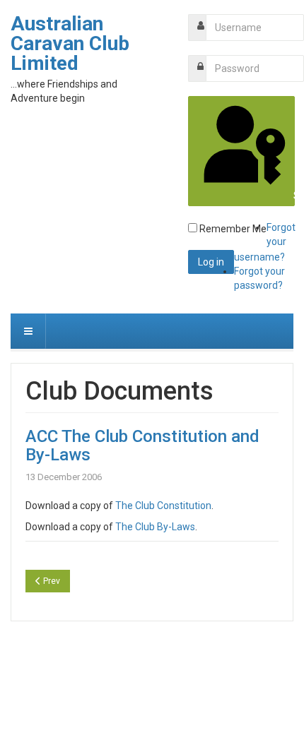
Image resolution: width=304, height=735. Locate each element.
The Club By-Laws (155, 526)
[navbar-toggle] (28, 331)
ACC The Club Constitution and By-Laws (142, 445)
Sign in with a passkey (293, 195)
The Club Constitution (163, 505)
